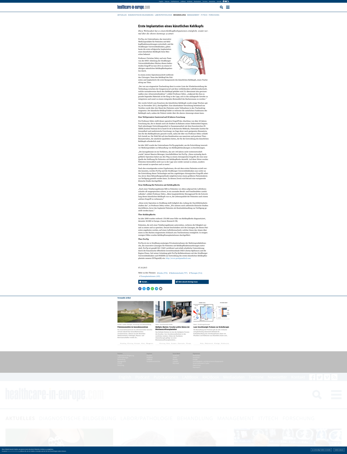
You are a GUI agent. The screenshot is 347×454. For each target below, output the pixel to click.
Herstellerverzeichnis (153, 361)
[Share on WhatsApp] (152, 288)
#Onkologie (217, 343)
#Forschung (130, 343)
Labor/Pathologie (163, 15)
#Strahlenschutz (225, 343)
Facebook (176, 356)
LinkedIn (175, 361)
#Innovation (137, 343)
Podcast (167, 1)
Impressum (196, 367)
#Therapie (188, 343)
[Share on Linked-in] (148, 288)
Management (193, 15)
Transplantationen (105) (150, 276)
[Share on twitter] (144, 288)
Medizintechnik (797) (179, 273)
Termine (204, 1)
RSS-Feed (176, 363)
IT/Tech (204, 15)
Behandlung (179, 15)
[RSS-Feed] (228, 1)
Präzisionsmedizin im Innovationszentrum (132, 327)
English (161, 1)
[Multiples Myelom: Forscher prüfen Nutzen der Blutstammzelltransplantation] (173, 312)
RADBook (189, 1)
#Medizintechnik (209, 343)
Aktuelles (122, 15)
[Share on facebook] (140, 288)
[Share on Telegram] (156, 288)
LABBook (183, 1)
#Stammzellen (181, 343)
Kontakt (219, 1)
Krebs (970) (163, 273)
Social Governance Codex (201, 363)
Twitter (175, 358)
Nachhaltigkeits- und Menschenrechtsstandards (208, 361)
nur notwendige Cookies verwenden (321, 450)
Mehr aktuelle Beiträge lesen (188, 282)
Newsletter (212, 1)
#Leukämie (174, 343)
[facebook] (224, 1)
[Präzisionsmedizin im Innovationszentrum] (135, 312)
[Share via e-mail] (160, 288)
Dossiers (149, 356)
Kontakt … (144, 282)
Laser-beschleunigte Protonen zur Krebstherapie (211, 327)
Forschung (214, 15)
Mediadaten (197, 1)
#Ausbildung (123, 343)
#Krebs (143, 343)
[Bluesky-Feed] (226, 1)
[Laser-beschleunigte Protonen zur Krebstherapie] (211, 312)
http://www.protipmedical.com (178, 258)
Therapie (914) (196, 273)
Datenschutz (197, 365)
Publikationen (175, 1)
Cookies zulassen (339, 450)
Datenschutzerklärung (13, 451)
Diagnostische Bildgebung (141, 15)
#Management (149, 343)
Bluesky (175, 359)
